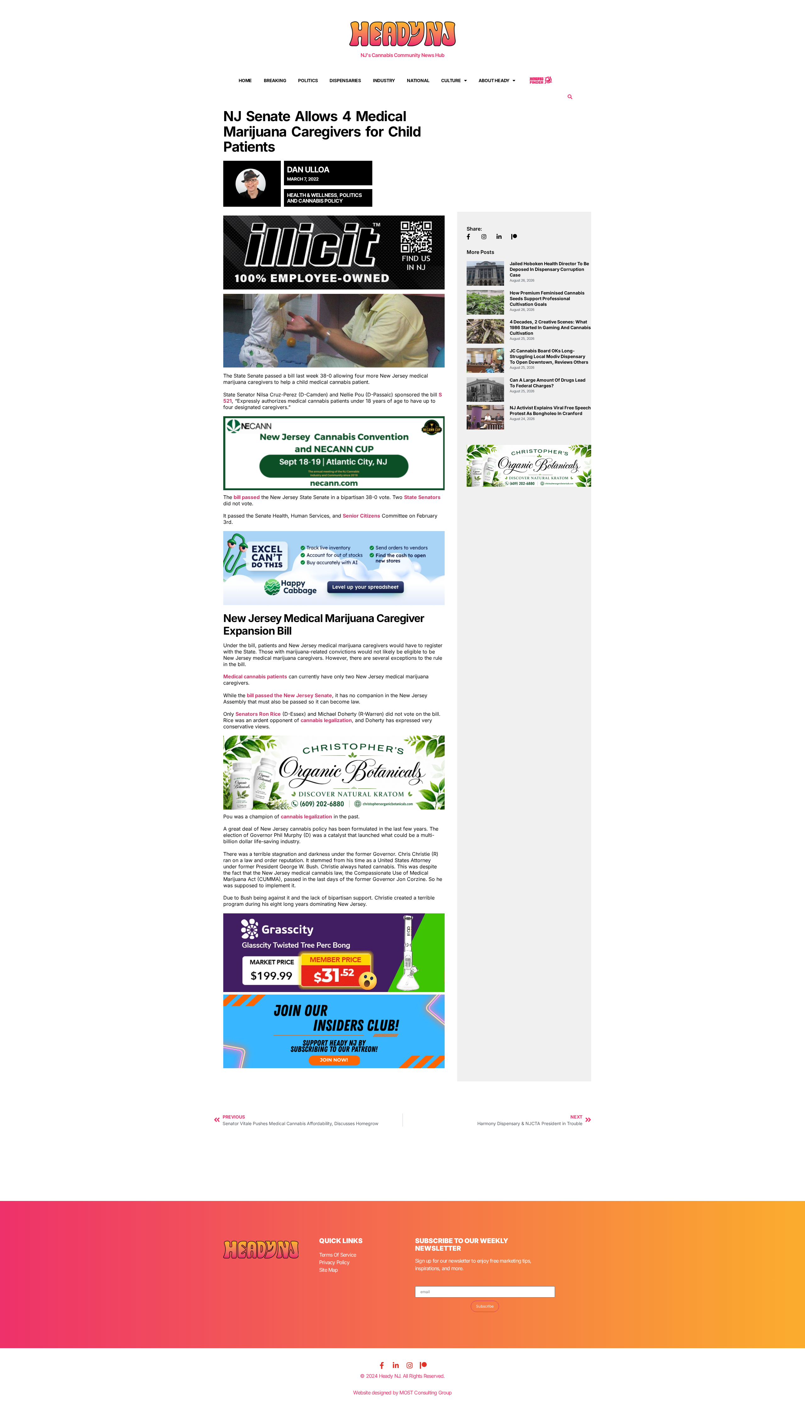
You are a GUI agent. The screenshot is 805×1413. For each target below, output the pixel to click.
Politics (308, 80)
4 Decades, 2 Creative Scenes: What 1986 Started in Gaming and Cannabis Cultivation (550, 327)
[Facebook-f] (381, 1365)
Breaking (275, 80)
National (418, 80)
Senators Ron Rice (258, 714)
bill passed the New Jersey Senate (289, 695)
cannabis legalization (326, 720)
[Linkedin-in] (395, 1365)
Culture (451, 80)
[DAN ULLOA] (254, 184)
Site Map (328, 1270)
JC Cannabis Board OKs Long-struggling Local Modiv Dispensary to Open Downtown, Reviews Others (549, 356)
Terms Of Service (337, 1255)
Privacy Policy (334, 1262)
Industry (384, 80)
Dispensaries (345, 80)
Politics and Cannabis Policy (324, 198)
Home (245, 80)
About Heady (494, 80)
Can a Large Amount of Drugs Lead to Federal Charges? (548, 382)
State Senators (422, 497)
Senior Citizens (361, 516)
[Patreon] (423, 1365)
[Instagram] (409, 1365)
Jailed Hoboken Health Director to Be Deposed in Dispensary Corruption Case (549, 269)
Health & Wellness (312, 195)
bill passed (247, 497)
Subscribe (485, 1306)
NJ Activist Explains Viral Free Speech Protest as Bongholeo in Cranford (550, 410)
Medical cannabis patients (255, 676)
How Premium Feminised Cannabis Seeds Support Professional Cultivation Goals (547, 298)
